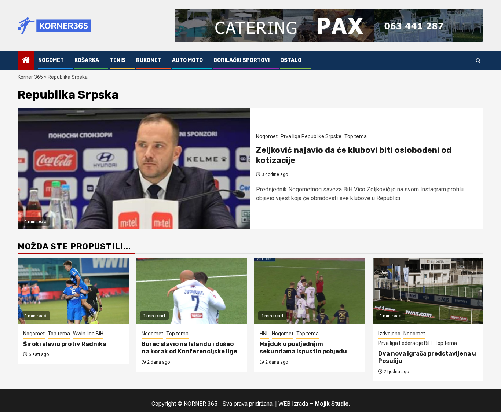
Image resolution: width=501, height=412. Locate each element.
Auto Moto (187, 60)
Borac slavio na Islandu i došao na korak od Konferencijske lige (189, 348)
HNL (264, 333)
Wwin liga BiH (88, 333)
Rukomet (148, 60)
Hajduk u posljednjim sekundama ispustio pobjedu (303, 348)
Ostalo (290, 60)
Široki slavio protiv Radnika (64, 344)
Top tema (355, 136)
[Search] (478, 61)
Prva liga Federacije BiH (405, 343)
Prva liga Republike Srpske (311, 136)
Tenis (117, 60)
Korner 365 (30, 77)
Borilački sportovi (241, 60)
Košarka (86, 60)
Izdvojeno (389, 333)
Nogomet (51, 60)
